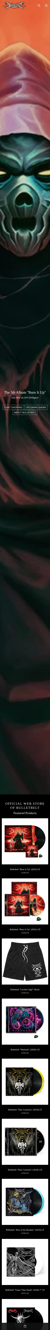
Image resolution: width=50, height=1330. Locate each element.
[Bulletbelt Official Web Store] (14, 5)
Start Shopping (13, 407)
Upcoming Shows (36, 407)
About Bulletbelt (25, 412)
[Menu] (46, 5)
